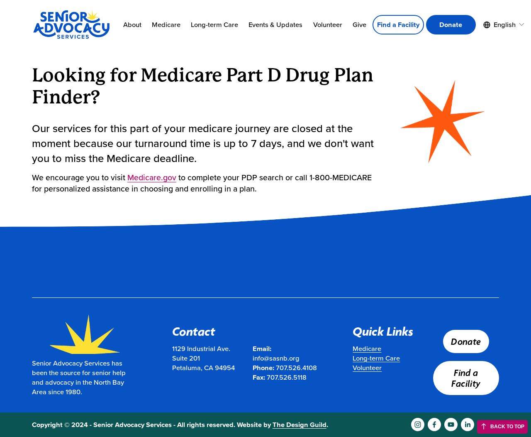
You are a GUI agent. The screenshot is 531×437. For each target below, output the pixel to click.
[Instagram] (417, 424)
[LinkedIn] (467, 424)
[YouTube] (451, 424)
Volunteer (327, 24)
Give (359, 24)
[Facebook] (434, 424)
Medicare (166, 24)
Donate (450, 24)
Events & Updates (275, 24)
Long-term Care (214, 24)
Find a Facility (398, 24)
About (132, 24)
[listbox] (504, 25)
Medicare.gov (151, 177)
